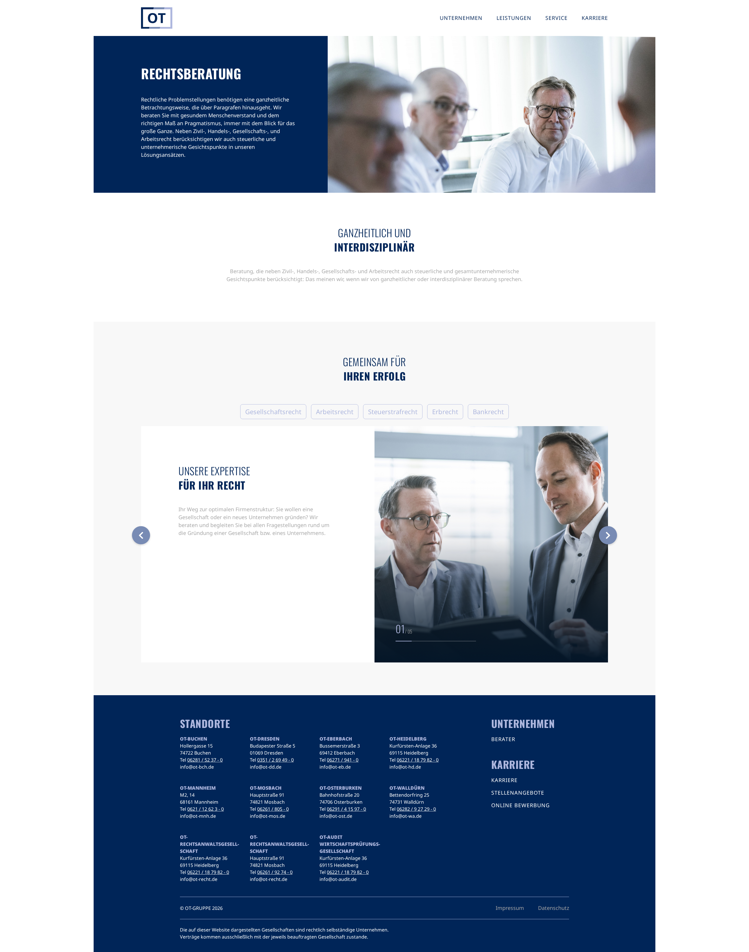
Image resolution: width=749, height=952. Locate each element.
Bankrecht (488, 411)
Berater (503, 739)
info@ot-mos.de (267, 816)
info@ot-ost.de (335, 816)
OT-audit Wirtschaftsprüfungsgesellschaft (349, 844)
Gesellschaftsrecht (273, 411)
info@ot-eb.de (335, 767)
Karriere (504, 780)
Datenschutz (553, 907)
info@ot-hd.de (405, 767)
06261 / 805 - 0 (273, 809)
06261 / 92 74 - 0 (275, 872)
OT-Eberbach (335, 739)
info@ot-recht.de (198, 879)
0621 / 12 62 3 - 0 (205, 809)
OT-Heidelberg (408, 739)
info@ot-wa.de (405, 816)
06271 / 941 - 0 (342, 760)
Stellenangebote (517, 792)
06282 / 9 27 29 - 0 (416, 809)
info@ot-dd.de (265, 767)
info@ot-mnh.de (198, 816)
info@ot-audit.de (338, 879)
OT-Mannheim (198, 788)
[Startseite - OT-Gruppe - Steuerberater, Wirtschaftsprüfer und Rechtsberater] (156, 18)
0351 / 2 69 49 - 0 (275, 760)
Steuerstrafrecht (393, 411)
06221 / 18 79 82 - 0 (418, 760)
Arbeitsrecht (334, 411)
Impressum (510, 907)
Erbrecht (445, 411)
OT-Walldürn (407, 788)
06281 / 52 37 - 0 (205, 760)
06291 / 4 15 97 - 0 (346, 809)
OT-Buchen (193, 739)
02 (401, 629)
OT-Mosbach (265, 788)
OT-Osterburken (340, 788)
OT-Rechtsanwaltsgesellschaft (209, 844)
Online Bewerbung (520, 805)
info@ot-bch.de (197, 767)
